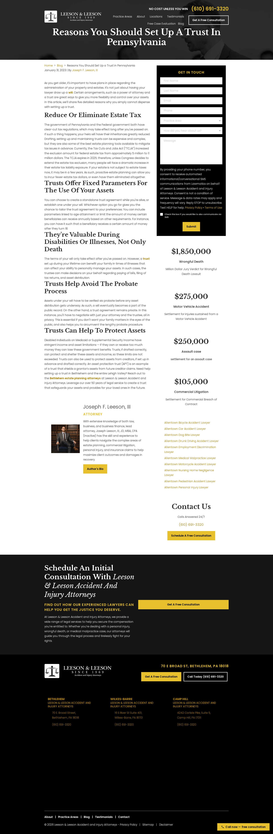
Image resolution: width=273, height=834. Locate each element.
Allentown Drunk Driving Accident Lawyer (191, 441)
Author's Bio (95, 469)
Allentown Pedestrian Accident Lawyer (189, 481)
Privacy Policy (193, 208)
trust (146, 259)
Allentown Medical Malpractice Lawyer (190, 458)
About (48, 817)
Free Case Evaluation (161, 24)
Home (48, 65)
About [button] (141, 16)
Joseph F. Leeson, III (85, 70)
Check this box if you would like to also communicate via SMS (193, 216)
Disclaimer (166, 825)
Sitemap (148, 825)
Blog (181, 24)
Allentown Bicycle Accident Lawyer (187, 423)
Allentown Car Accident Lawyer (185, 429)
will (70, 92)
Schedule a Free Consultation (191, 536)
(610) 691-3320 (210, 8)
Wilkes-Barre (131, 702)
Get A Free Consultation (208, 20)
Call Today (205, 677)
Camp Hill (194, 702)
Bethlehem (69, 702)
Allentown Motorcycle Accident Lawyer (190, 464)
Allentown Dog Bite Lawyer (182, 435)
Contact (124, 817)
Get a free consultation (183, 604)
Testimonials (175, 16)
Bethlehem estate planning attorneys (75, 378)
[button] (134, 16)
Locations (156, 16)
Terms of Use (213, 208)
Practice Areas (122, 16)
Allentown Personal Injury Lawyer (186, 487)
